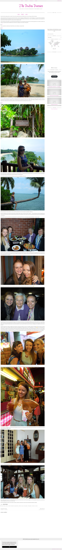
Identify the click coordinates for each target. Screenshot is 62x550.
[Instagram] (59, 1)
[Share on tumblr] (7, 504)
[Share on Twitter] (5, 504)
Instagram (31, 539)
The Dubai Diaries (31, 6)
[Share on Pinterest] (6, 504)
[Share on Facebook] (3, 504)
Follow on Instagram (54, 67)
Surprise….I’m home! (4, 509)
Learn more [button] (13, 544)
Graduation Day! (42, 509)
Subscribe (54, 76)
